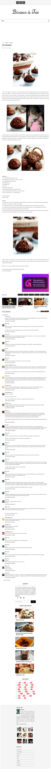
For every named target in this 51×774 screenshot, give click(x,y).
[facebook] (17, 2)
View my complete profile (21, 724)
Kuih (16, 689)
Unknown (7, 385)
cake (18, 758)
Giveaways (28, 687)
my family (23, 691)
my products (30, 691)
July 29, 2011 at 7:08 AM (9, 382)
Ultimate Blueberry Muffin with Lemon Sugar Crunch (8, 307)
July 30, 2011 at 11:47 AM (10, 570)
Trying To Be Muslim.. (9, 365)
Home (3, 42)
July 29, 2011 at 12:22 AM (10, 345)
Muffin (17, 691)
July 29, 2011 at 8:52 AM (9, 400)
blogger (38, 311)
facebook (46, 311)
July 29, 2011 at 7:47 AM (9, 389)
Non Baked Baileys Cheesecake (24, 661)
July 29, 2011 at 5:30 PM (9, 529)
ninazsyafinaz (7, 517)
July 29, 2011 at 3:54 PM (9, 515)
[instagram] (20, 2)
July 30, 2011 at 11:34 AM (10, 535)
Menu (3, 20)
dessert (17, 687)
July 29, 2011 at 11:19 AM (10, 488)
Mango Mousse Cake (21, 648)
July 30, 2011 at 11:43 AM (10, 542)
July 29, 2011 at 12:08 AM (10, 321)
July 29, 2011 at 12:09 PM (10, 504)
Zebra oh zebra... (20, 620)
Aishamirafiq (7, 392)
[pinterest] (23, 2)
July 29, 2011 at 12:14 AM (10, 331)
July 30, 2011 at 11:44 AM (10, 549)
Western (22, 698)
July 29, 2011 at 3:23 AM (9, 373)
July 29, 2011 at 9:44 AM (9, 422)
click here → (17, 595)
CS (5, 348)
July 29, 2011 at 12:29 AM (10, 355)
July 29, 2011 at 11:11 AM (10, 456)
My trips (25, 693)
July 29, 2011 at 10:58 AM (10, 430)
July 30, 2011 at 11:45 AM (10, 556)
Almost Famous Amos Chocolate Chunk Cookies (24, 634)
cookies (18, 760)
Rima (6, 323)
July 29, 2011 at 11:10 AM (10, 449)
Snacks (17, 698)
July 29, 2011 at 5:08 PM (9, 522)
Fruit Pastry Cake (20, 675)
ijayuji (6, 572)
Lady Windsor (8, 531)
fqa (5, 424)
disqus (42, 311)
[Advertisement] (25, 33)
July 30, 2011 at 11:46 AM (10, 563)
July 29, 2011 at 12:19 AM (10, 338)
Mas (6, 499)
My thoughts (18, 693)
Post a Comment (7, 580)
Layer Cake (22, 689)
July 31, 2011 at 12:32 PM (10, 577)
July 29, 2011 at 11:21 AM (10, 497)
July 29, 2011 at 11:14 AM (10, 468)
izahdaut (7, 403)
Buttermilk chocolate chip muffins (40, 307)
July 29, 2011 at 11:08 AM (10, 440)
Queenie (6, 524)
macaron (29, 689)
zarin (6, 334)
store (10, 100)
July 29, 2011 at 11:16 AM (10, 476)
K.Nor (6, 506)
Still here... (20, 306)
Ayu (5, 410)
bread (18, 756)
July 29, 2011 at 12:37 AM (10, 362)
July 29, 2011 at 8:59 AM (9, 407)
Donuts (23, 687)
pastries (31, 693)
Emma (6, 375)
